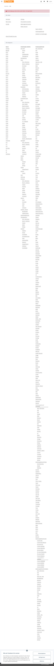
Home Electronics (39, 213)
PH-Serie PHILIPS (40, 554)
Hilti (23, 115)
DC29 (7, 90)
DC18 (7, 69)
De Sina (37, 106)
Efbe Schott (38, 123)
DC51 (7, 127)
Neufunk (37, 315)
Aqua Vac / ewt (39, 62)
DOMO (37, 113)
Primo (37, 334)
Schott (37, 374)
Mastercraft (38, 286)
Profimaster (38, 343)
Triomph (37, 506)
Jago (36, 236)
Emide (37, 146)
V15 (6, 146)
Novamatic (38, 320)
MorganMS (38, 305)
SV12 (7, 138)
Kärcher (24, 69)
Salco (37, 364)
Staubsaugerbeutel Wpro (41, 462)
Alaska (37, 56)
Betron (37, 69)
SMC (37, 391)
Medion (37, 292)
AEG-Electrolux (40, 464)
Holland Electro (39, 203)
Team (37, 483)
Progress (37, 345)
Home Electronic (39, 211)
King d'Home (38, 255)
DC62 (7, 134)
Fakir (37, 163)
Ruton (37, 363)
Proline (37, 347)
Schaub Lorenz (39, 372)
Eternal (37, 150)
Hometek (37, 215)
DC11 (7, 64)
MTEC (37, 311)
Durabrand (38, 117)
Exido (37, 159)
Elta (36, 138)
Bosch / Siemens (26, 64)
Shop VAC (38, 384)
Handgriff (23, 140)
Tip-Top (37, 494)
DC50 (7, 125)
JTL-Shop (47, 664)
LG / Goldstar (25, 121)
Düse (22, 60)
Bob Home (38, 77)
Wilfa (37, 527)
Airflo (37, 52)
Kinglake (37, 257)
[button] (41, 1)
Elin (36, 136)
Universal (8, 140)
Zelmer (38, 460)
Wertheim (38, 521)
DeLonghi (24, 110)
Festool (37, 169)
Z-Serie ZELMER (40, 567)
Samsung (24, 79)
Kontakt (7, 24)
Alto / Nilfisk (25, 104)
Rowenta (24, 77)
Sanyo (37, 368)
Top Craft (38, 498)
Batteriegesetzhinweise (26, 24)
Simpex (37, 389)
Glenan (37, 184)
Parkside (37, 328)
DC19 (7, 71)
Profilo (37, 341)
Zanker (37, 534)
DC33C (7, 98)
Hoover (23, 67)
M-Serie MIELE (40, 550)
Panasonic (39, 441)
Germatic (38, 180)
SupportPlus (38, 473)
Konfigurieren (42, 657)
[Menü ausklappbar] (1, 1)
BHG (36, 71)
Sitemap (22, 19)
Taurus (38, 452)
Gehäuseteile (25, 240)
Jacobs (37, 234)
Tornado (39, 454)
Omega (37, 324)
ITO (36, 232)
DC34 (7, 102)
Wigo (37, 525)
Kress (37, 261)
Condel (37, 94)
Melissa (37, 294)
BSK (36, 85)
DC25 (7, 85)
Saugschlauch (25, 169)
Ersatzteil (24, 202)
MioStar (37, 301)
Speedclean (38, 397)
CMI (36, 92)
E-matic (37, 119)
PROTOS (37, 351)
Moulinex (38, 307)
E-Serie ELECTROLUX (41, 542)
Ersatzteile (23, 87)
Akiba (37, 54)
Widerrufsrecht (24, 26)
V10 (6, 142)
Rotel (37, 359)
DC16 (7, 67)
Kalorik (37, 246)
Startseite (8, 19)
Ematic (37, 144)
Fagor (37, 161)
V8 (6, 152)
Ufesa (37, 511)
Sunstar (37, 469)
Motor (22, 159)
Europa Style (38, 154)
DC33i (7, 100)
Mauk (37, 288)
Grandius (38, 190)
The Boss (38, 488)
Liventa (37, 278)
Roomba (24, 129)
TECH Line (38, 485)
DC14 (7, 65)
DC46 (7, 119)
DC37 (7, 108)
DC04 (7, 56)
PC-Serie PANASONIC (41, 552)
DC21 (7, 77)
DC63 (7, 136)
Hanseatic (38, 194)
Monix (37, 303)
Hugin (37, 221)
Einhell (37, 125)
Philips (23, 75)
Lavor (37, 265)
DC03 (7, 54)
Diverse (37, 111)
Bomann (37, 79)
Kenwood (38, 253)
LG (36, 274)
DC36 (7, 106)
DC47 (7, 121)
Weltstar (37, 519)
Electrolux (38, 131)
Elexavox (37, 134)
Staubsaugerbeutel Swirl (41, 538)
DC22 (7, 79)
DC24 (7, 83)
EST (36, 148)
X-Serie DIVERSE (40, 563)
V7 (6, 150)
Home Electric (39, 209)
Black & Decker (25, 106)
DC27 (7, 88)
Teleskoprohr (25, 56)
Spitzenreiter (38, 399)
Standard (38, 401)
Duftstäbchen (24, 58)
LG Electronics (39, 276)
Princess (37, 336)
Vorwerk (22, 228)
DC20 (7, 75)
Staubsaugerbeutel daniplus (42, 568)
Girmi (37, 182)
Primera (37, 332)
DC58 (7, 131)
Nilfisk (23, 73)
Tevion (37, 487)
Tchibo (37, 477)
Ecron (37, 121)
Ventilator (8, 154)
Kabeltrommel (25, 213)
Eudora (37, 152)
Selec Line (38, 380)
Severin (22, 198)
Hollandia (38, 205)
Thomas (24, 81)
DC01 (7, 52)
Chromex (38, 87)
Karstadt (37, 251)
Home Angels (38, 207)
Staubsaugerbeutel (40, 31)
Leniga (37, 271)
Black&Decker (40, 578)
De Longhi (38, 104)
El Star (37, 129)
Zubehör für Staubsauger (41, 34)
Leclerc (37, 267)
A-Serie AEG (39, 540)
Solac (37, 393)
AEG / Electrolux (25, 62)
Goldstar (37, 188)
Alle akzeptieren (42, 653)
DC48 (7, 123)
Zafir (37, 533)
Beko (37, 65)
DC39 (7, 110)
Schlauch (23, 179)
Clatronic (38, 88)
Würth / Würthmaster (27, 138)
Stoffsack (24, 246)
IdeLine (37, 225)
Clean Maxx (38, 90)
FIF (36, 171)
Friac (37, 175)
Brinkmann (38, 83)
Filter (23, 52)
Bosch (23, 163)
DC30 (7, 92)
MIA (36, 295)
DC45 (7, 117)
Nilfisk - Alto (38, 318)
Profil (37, 340)
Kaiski (37, 242)
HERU (37, 198)
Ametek (24, 161)
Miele (23, 71)
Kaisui (37, 244)
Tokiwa (37, 496)
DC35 (7, 104)
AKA (38, 412)
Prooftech (38, 349)
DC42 (7, 115)
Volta (37, 515)
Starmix (37, 403)
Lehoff (37, 269)
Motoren (24, 242)
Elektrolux (38, 133)
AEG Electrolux (25, 88)
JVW (36, 240)
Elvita (37, 142)
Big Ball (7, 50)
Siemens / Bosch (24, 209)
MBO (37, 290)
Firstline (37, 173)
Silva (37, 387)
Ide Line (37, 223)
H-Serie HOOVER (40, 546)
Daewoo (37, 100)
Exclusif (37, 157)
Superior (37, 471)
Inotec (37, 230)
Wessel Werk (25, 85)
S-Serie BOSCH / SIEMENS (40, 558)
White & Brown (39, 523)
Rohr (22, 175)
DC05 (7, 58)
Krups (37, 263)
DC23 (7, 81)
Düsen (23, 50)
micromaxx (38, 297)
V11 (6, 144)
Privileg (37, 338)
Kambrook (38, 248)
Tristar (37, 510)
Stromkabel (24, 248)
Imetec (37, 226)
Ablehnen (42, 661)
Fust (36, 179)
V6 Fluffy (8, 148)
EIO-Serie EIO (40, 544)
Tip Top (37, 492)
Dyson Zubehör (39, 29)
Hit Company (38, 202)
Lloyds (37, 280)
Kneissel (37, 259)
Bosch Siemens (25, 90)
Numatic (37, 322)
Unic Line (38, 513)
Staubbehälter (25, 54)
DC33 (7, 96)
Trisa (37, 508)
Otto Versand (38, 326)
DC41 (7, 113)
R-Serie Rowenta (40, 556)
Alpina (37, 58)
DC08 (7, 62)
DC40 (7, 111)
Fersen (37, 167)
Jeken (37, 238)
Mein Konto (8, 21)
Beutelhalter (25, 211)
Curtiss (37, 98)
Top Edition (38, 500)
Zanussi (37, 536)
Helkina (37, 196)
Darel (37, 102)
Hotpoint (37, 219)
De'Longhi (38, 108)
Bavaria (37, 64)
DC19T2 (7, 73)
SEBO (37, 378)
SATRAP (37, 370)
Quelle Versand (39, 353)
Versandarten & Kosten (26, 21)
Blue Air (37, 75)
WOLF (37, 529)
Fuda (37, 177)
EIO (36, 127)
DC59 (7, 133)
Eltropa (37, 140)
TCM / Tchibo (38, 481)
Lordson (37, 282)
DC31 (7, 94)
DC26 (7, 87)
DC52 (7, 129)
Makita (37, 284)
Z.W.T (37, 531)
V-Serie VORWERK (41, 561)
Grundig (24, 113)
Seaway (37, 376)
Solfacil (37, 395)
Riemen (22, 171)
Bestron (37, 67)
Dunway (37, 115)
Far (36, 165)
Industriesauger (39, 228)
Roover (37, 357)
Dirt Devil (23, 48)
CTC (36, 96)
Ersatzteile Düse (24, 98)
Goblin (37, 186)
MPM (37, 309)
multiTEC (38, 313)
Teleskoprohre (24, 217)
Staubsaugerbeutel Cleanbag (40, 405)
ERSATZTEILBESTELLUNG (11, 36)
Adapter (24, 230)
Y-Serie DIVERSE (40, 565)
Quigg (37, 355)
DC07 (7, 60)
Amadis (37, 60)
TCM (37, 479)
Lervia (37, 272)
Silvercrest (39, 632)
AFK (36, 50)
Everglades (38, 156)
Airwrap (7, 48)
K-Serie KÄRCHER (41, 548)
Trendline (38, 504)
